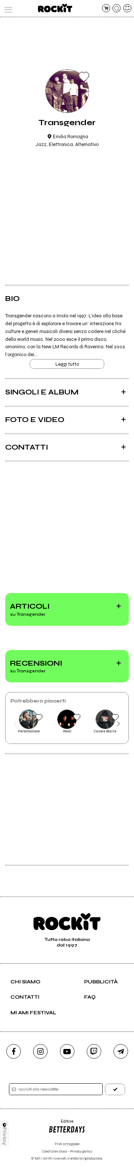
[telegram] (121, 1051)
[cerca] (116, 8)
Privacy (4, 1136)
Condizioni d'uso (54, 1152)
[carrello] (106, 8)
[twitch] (94, 1051)
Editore (60, 1124)
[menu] (7, 8)
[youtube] (67, 1051)
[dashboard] (127, 8)
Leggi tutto (67, 364)
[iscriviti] (115, 1089)
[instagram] (40, 1051)
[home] (55, 8)
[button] (15, 724)
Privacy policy (81, 1152)
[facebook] (13, 1051)
